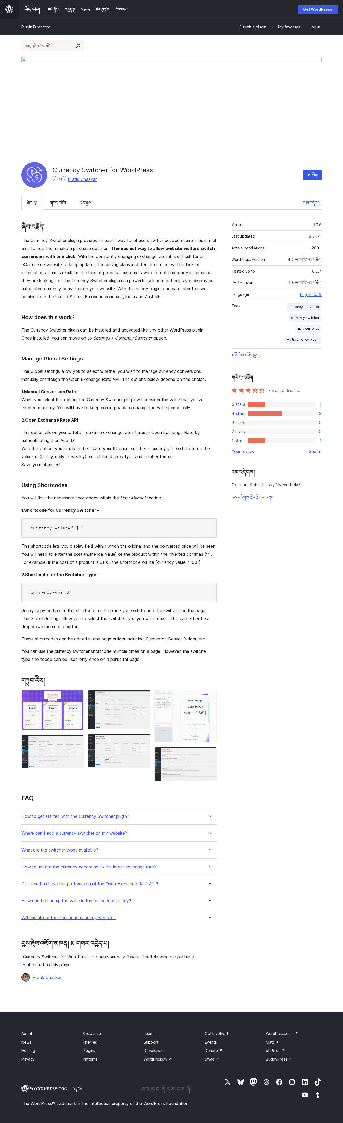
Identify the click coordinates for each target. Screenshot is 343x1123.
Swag (212, 1059)
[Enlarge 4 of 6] (143, 740)
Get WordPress (318, 9)
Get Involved (216, 1033)
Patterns (90, 1059)
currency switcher (305, 318)
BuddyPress (279, 1059)
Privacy (28, 1059)
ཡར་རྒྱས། (86, 202)
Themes (90, 1042)
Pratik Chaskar (82, 179)
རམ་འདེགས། (312, 202)
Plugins (89, 1050)
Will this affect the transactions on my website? (68, 917)
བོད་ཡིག (78, 1089)
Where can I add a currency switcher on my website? (74, 833)
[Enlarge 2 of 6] (76, 741)
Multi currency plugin (302, 339)
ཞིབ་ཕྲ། (32, 202)
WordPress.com (282, 1033)
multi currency (308, 328)
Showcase (92, 1033)
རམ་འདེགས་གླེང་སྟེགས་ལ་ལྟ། (252, 497)
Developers (154, 1050)
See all (315, 451)
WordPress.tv (158, 1059)
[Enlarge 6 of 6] (209, 754)
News (26, 1042)
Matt (272, 1042)
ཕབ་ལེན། (312, 174)
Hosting (28, 1050)
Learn (149, 1033)
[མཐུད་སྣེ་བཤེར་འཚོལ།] (78, 45)
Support (151, 1042)
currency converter (304, 307)
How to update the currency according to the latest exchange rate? (88, 867)
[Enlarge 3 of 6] (143, 697)
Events (211, 1042)
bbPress (275, 1050)
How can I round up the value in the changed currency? (76, 900)
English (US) (311, 294)
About (26, 1033)
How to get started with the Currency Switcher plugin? (75, 816)
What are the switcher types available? (59, 850)
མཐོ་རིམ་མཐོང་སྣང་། (246, 355)
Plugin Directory (35, 27)
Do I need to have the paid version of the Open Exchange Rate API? (89, 883)
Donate (213, 1050)
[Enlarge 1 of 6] (76, 697)
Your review (243, 451)
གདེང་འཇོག (58, 202)
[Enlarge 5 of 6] (209, 697)
